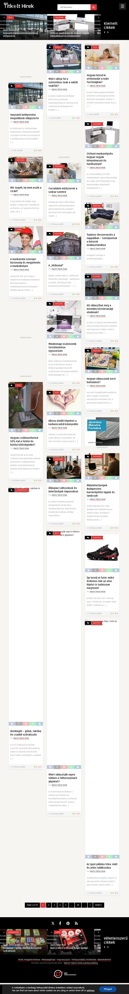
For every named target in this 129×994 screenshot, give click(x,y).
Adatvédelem (104, 959)
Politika (58, 234)
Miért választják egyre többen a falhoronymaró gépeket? (62, 778)
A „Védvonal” (55, 265)
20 (78, 905)
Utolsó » (98, 905)
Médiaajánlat (49, 959)
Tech (95, 47)
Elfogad (108, 989)
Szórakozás (22, 490)
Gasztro (96, 623)
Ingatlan (96, 206)
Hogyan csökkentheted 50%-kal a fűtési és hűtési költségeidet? (24, 441)
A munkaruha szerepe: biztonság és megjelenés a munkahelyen (25, 263)
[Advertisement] (26, 59)
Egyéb (19, 230)
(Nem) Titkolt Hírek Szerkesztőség (81, 963)
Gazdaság (97, 124)
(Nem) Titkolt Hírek (11, 30)
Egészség (12, 17)
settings (90, 990)
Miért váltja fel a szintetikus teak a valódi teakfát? (63, 82)
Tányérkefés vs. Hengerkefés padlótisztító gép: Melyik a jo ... (19, 949)
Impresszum (63, 959)
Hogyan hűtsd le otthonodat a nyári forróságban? (98, 79)
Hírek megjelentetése (29, 959)
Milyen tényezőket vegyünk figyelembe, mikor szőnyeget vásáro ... (70, 929)
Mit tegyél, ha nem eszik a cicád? (20, 33)
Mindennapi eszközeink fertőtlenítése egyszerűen (62, 348)
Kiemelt (58, 47)
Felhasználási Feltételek (84, 959)
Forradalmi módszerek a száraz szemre (67, 34)
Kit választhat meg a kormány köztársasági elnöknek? (100, 309)
